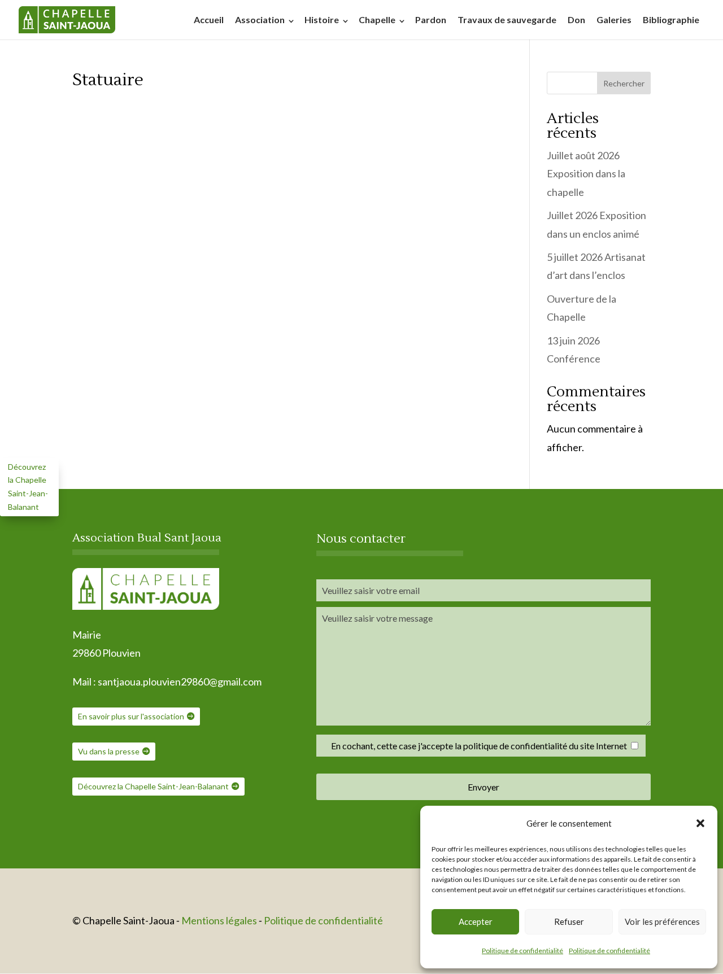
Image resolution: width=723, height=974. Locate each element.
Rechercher (623, 83)
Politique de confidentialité (522, 950)
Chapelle (377, 19)
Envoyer (483, 786)
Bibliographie (671, 19)
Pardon (430, 19)
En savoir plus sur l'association (131, 716)
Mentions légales (220, 920)
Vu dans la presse (109, 751)
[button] (700, 823)
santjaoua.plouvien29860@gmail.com (180, 681)
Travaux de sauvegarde (507, 19)
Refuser (569, 921)
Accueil (209, 19)
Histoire (321, 19)
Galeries (613, 19)
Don (576, 19)
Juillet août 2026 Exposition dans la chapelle (586, 173)
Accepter (476, 921)
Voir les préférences (662, 921)
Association (260, 19)
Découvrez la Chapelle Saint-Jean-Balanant (153, 786)
